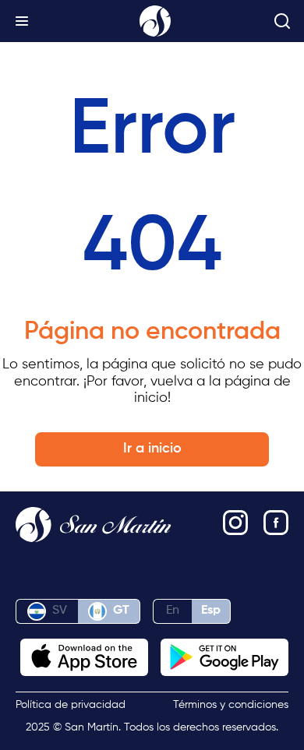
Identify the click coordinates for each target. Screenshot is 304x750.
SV (59, 610)
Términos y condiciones (230, 704)
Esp (211, 610)
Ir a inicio (152, 449)
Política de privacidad (70, 704)
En (172, 610)
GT (121, 610)
